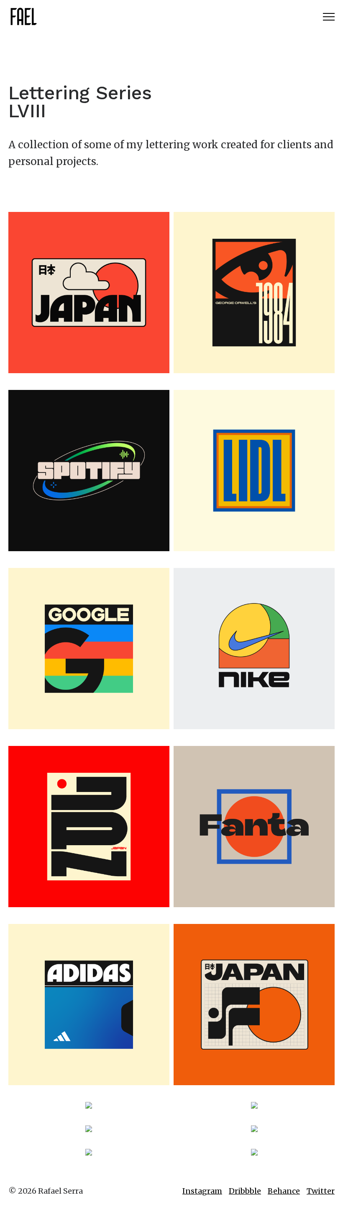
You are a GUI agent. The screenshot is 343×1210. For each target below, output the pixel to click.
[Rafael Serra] (23, 16)
